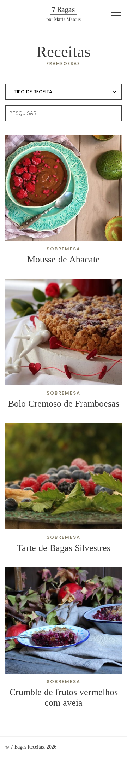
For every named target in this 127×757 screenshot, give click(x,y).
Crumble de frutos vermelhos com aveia (64, 697)
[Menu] (116, 12)
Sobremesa (63, 248)
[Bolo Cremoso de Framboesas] (63, 332)
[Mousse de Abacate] (63, 188)
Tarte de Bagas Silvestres (63, 548)
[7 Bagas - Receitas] (63, 13)
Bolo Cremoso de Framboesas (63, 403)
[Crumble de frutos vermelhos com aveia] (63, 620)
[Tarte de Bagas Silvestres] (63, 476)
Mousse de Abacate (63, 259)
